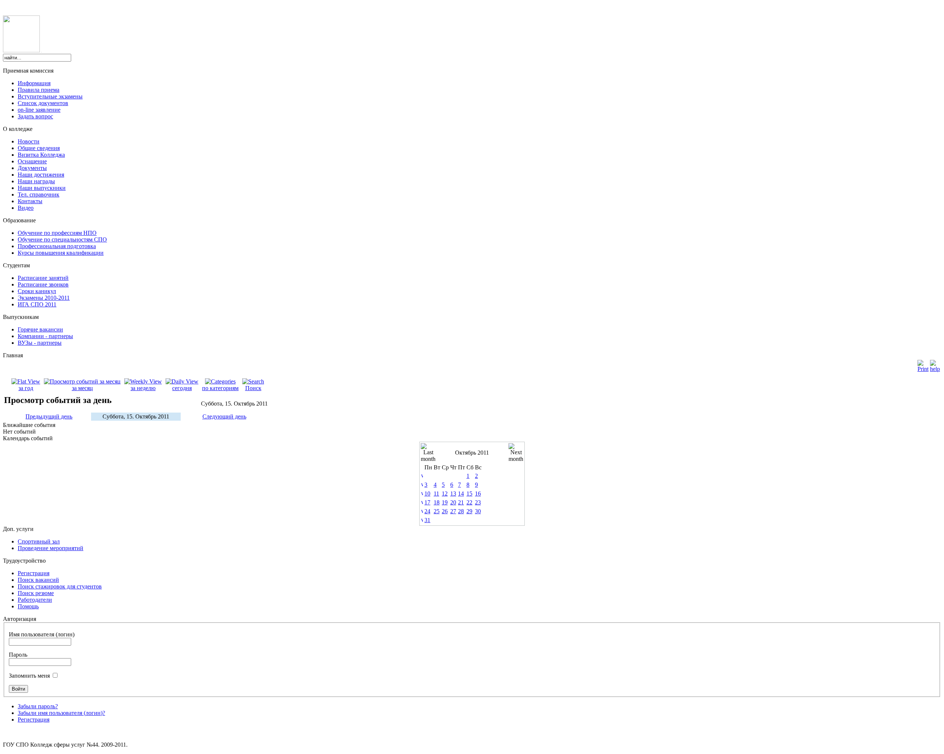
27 (453, 511)
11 (436, 493)
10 (427, 493)
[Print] (923, 364)
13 (453, 493)
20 (453, 502)
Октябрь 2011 (472, 452)
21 (461, 502)
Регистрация (33, 719)
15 (469, 493)
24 (427, 511)
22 (469, 502)
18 (437, 502)
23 (478, 502)
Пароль (18, 655)
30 (478, 511)
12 (445, 493)
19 (445, 502)
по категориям (220, 388)
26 (445, 511)
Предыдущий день (48, 416)
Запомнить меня (29, 676)
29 (469, 511)
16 (478, 493)
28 (461, 511)
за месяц (82, 388)
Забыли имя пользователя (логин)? (61, 713)
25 (437, 511)
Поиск (253, 388)
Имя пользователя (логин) (41, 634)
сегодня (182, 388)
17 (427, 502)
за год (25, 388)
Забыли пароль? (38, 706)
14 (461, 493)
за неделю (143, 388)
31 (427, 520)
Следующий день (224, 416)
